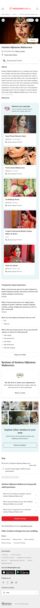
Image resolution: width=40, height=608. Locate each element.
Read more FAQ (20, 355)
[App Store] (8, 574)
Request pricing (20, 519)
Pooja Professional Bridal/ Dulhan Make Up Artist (18, 232)
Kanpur (15, 14)
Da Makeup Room (12, 199)
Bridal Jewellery (29, 539)
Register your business (24, 557)
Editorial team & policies (17, 560)
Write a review (20, 393)
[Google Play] (23, 574)
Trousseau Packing (19, 543)
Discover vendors (20, 445)
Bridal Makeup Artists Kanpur (10, 477)
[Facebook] (3, 582)
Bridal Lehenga (6, 543)
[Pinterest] (12, 582)
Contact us (5, 555)
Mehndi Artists (6, 539)
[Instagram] (16, 582)
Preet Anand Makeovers (15, 168)
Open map (32, 465)
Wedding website (7, 563)
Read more (5, 98)
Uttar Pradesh (6, 14)
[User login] (37, 9)
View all (32, 40)
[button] (20, 383)
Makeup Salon (17, 539)
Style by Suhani (11, 265)
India (7, 592)
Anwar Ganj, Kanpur (10, 55)
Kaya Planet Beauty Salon (15, 136)
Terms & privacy (16, 555)
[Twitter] (7, 582)
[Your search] (3, 20)
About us (4, 560)
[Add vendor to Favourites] (36, 20)
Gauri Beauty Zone (26, 526)
